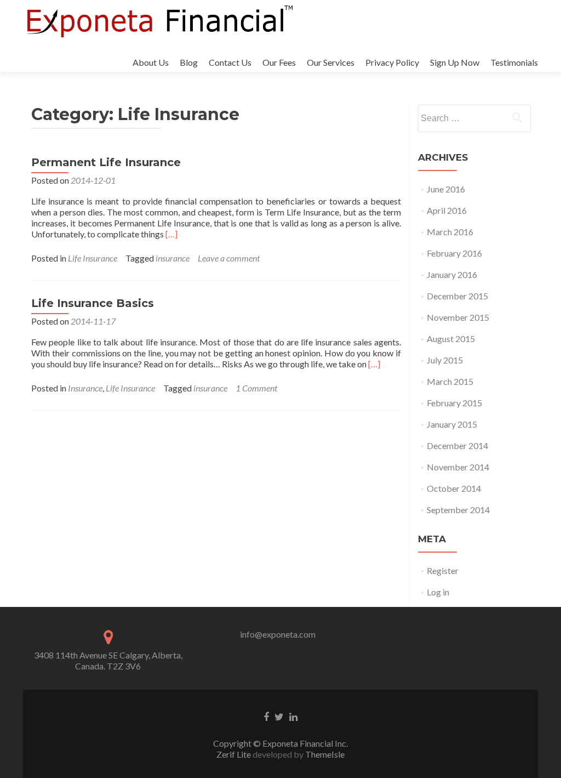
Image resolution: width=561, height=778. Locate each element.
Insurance (85, 388)
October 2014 (454, 488)
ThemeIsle (325, 754)
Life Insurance (92, 258)
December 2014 (457, 445)
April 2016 (447, 210)
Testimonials (514, 62)
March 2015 (450, 381)
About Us (151, 62)
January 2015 (452, 424)
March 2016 (450, 231)
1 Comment (256, 388)
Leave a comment (229, 258)
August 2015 (451, 338)
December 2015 (457, 296)
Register (443, 570)
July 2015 (445, 360)
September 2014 (458, 509)
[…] (171, 234)
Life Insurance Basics (92, 303)
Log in (438, 592)
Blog (189, 62)
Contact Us (230, 62)
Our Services (330, 62)
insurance (173, 258)
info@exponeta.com (278, 634)
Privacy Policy (392, 62)
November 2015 (458, 317)
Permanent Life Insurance (106, 162)
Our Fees (279, 62)
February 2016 (454, 253)
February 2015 (454, 402)
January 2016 (452, 274)
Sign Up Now (454, 62)
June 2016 (446, 189)
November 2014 (458, 467)
